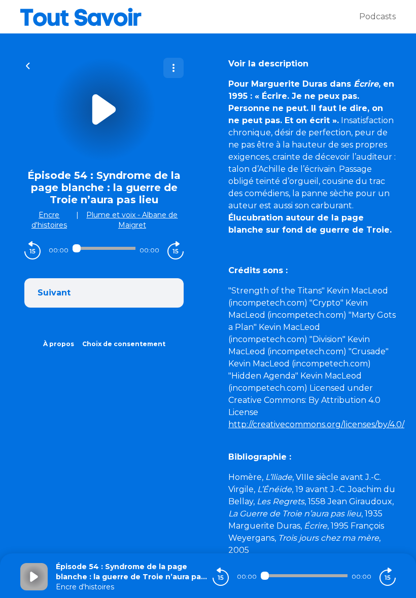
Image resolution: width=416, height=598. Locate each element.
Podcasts (377, 16)
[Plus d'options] (173, 68)
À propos (58, 344)
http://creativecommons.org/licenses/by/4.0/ (316, 424)
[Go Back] (28, 65)
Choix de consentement (123, 344)
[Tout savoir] (189, 16)
